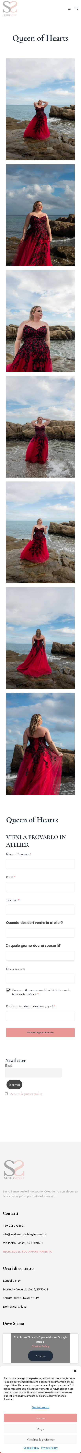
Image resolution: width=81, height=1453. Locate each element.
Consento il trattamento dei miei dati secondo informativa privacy (41, 992)
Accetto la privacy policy (26, 1094)
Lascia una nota (15, 969)
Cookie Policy (31, 1447)
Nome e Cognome (18, 854)
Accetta (40, 1418)
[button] (75, 1371)
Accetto (40, 1356)
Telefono (12, 900)
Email (10, 877)
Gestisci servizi (40, 1407)
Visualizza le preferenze (40, 1439)
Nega (40, 1429)
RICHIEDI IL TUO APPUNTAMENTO (27, 1251)
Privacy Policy (49, 1447)
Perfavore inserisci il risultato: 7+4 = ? (30, 1006)
